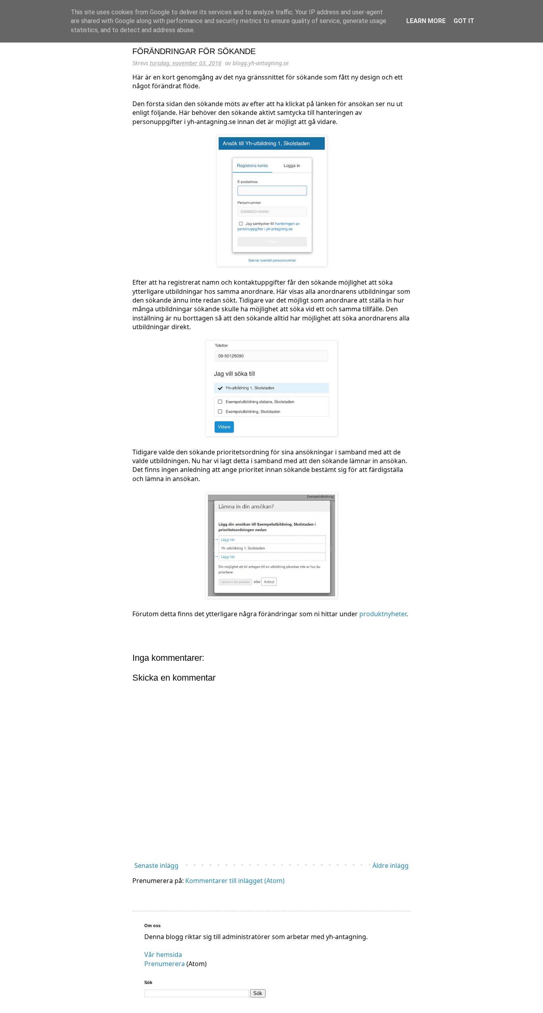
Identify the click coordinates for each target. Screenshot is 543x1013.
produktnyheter (382, 613)
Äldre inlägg (390, 865)
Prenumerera (164, 963)
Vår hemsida (163, 954)
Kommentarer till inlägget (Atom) (235, 880)
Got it (464, 21)
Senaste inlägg (156, 865)
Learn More (426, 21)
